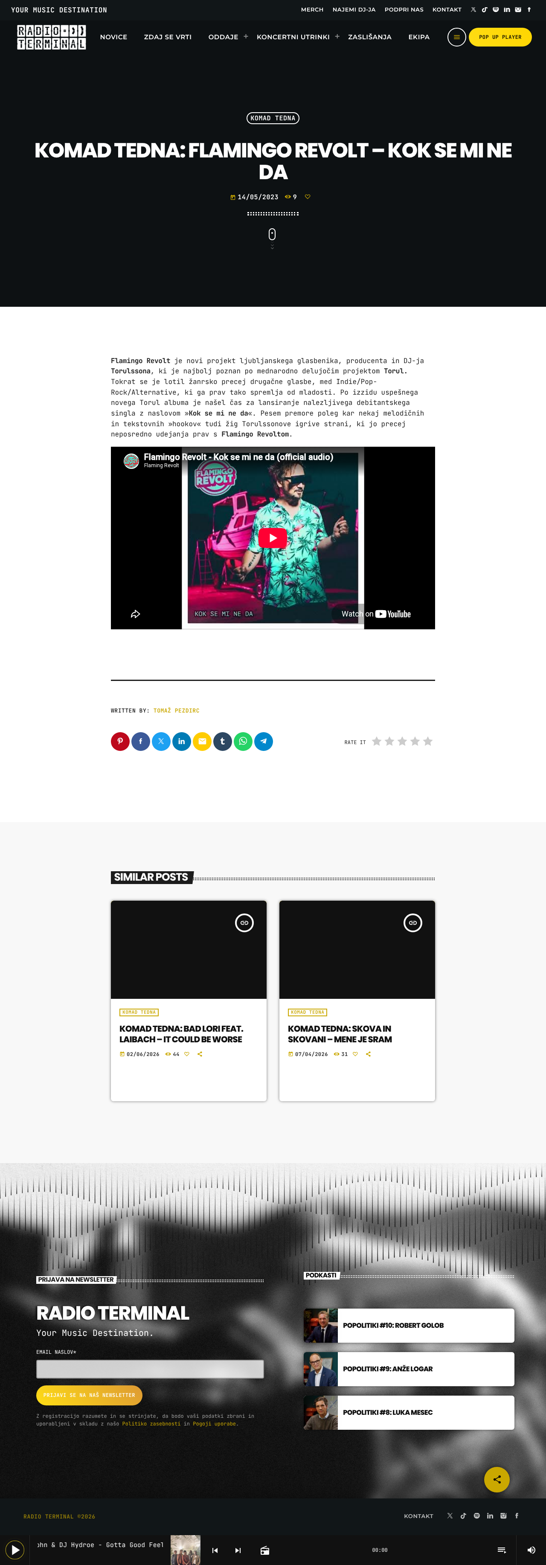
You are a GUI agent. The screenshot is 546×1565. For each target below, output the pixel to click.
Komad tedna (273, 118)
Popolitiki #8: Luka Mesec (388, 1412)
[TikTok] (484, 10)
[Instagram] (518, 10)
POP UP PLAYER (500, 37)
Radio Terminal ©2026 (59, 1516)
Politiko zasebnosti (151, 1423)
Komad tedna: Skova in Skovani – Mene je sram (340, 1034)
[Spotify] (496, 10)
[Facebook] (529, 10)
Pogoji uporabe (214, 1423)
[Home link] (51, 37)
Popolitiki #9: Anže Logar (388, 1369)
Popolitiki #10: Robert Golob (393, 1325)
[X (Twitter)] (473, 10)
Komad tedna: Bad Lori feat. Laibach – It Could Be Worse (181, 1034)
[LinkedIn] (507, 10)
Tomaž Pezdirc (177, 710)
